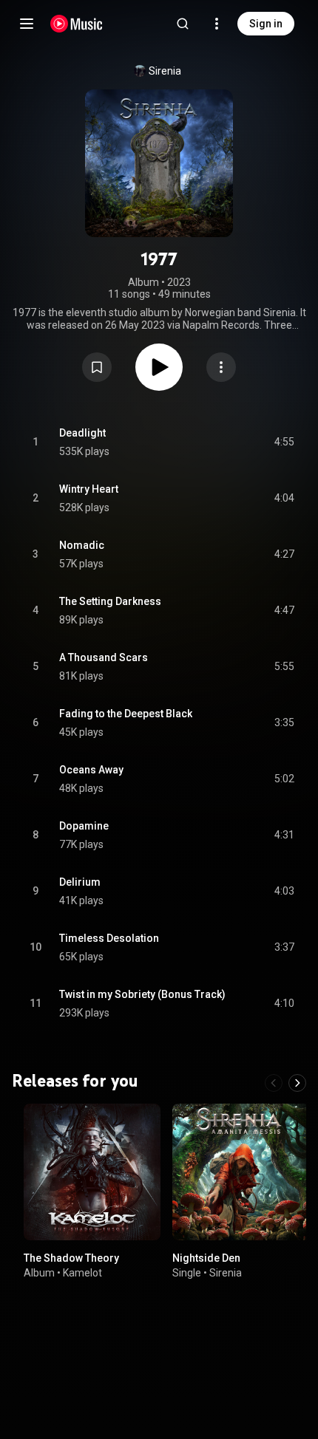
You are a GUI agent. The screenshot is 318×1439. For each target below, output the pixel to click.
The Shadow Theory (71, 1258)
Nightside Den (206, 1258)
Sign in (266, 24)
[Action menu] (221, 367)
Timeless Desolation (109, 938)
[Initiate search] (182, 23)
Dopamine (84, 826)
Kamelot (82, 1272)
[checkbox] (284, 442)
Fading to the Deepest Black (125, 714)
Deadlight (82, 433)
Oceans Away (91, 770)
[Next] (297, 1083)
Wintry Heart (88, 489)
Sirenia (165, 71)
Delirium (80, 882)
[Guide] (26, 24)
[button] (97, 367)
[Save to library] (97, 367)
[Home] (76, 24)
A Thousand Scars (103, 657)
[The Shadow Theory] (92, 1172)
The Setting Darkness (110, 601)
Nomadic (81, 545)
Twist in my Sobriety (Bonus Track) (142, 994)
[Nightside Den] (240, 1172)
